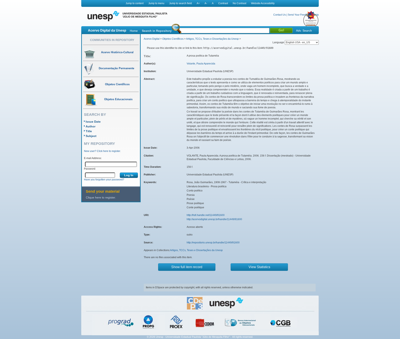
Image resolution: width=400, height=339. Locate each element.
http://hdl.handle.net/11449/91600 (206, 215)
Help (316, 14)
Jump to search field (180, 3)
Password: (90, 168)
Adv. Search (304, 30)
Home (134, 30)
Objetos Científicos (173, 38)
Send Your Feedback (299, 14)
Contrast (223, 3)
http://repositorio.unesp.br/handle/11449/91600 (213, 242)
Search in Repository (157, 30)
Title (89, 131)
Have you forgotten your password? (104, 179)
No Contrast (239, 3)
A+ (198, 3)
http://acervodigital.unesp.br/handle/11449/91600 (214, 219)
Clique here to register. (101, 197)
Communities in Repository (112, 40)
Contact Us (279, 14)
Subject (91, 136)
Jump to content (135, 3)
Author (90, 126)
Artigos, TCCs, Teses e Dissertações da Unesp (212, 38)
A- (206, 3)
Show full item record (186, 267)
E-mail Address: (93, 158)
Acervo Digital (152, 38)
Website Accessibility (263, 3)
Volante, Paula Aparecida (201, 63)
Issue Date (93, 121)
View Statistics (259, 267)
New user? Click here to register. (102, 151)
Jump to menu (156, 3)
